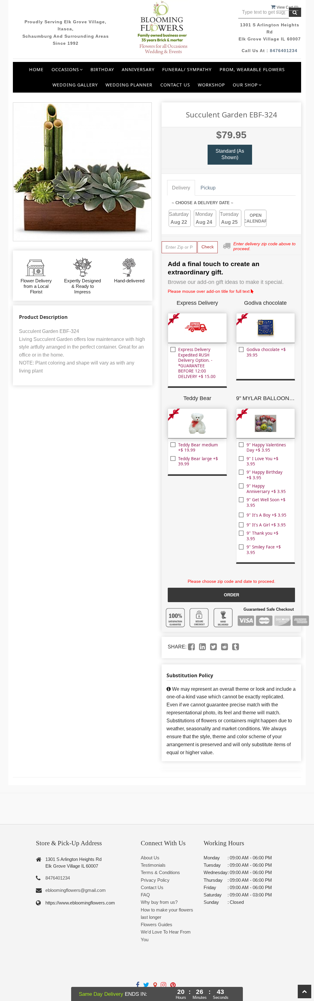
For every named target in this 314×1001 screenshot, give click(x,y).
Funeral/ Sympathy (187, 69)
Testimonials (153, 865)
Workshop (211, 85)
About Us (150, 857)
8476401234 (283, 50)
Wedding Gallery (75, 85)
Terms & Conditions (160, 872)
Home (36, 69)
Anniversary (138, 69)
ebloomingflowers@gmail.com (75, 890)
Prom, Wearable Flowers (252, 69)
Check (207, 246)
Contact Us (175, 85)
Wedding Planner (128, 85)
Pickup (208, 187)
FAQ (145, 894)
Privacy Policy (155, 880)
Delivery (181, 187)
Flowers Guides (156, 924)
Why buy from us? (159, 902)
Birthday (102, 69)
